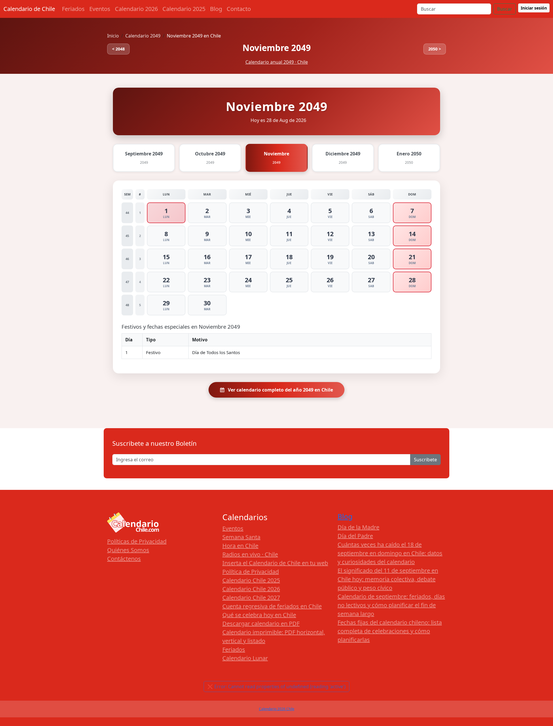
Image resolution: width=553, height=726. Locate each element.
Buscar (504, 9)
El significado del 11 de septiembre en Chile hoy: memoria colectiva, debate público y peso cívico (388, 579)
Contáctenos (124, 559)
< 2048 (118, 49)
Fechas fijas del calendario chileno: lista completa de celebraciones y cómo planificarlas (390, 631)
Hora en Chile (240, 546)
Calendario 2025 (183, 9)
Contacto (239, 9)
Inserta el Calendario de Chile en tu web (275, 563)
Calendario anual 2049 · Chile (276, 62)
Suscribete (425, 459)
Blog (216, 9)
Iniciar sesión (534, 8)
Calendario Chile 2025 (251, 580)
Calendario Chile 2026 (251, 589)
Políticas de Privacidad (136, 541)
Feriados (73, 9)
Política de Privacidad (250, 571)
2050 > (434, 49)
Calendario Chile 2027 (251, 597)
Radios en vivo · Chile (250, 554)
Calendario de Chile (29, 9)
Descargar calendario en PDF (261, 623)
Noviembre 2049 (277, 48)
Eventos (99, 9)
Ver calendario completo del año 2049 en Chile (280, 390)
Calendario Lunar (245, 658)
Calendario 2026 (136, 9)
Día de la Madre (358, 527)
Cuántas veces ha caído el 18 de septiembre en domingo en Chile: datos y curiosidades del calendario (390, 553)
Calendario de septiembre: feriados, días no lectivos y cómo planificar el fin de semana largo (391, 605)
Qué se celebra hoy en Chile (259, 615)
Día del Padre (355, 536)
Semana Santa (241, 537)
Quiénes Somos (128, 550)
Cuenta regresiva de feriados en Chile (272, 606)
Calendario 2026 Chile (276, 708)
